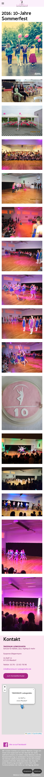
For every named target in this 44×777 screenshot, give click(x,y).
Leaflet (29, 733)
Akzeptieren (27, 771)
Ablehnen (37, 771)
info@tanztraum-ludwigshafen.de (17, 669)
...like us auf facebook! (17, 744)
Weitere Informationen (21, 775)
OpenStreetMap (37, 733)
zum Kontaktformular (15, 676)
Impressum (36, 775)
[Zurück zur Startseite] (22, 3)
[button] (3, 3)
